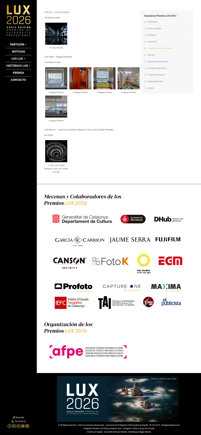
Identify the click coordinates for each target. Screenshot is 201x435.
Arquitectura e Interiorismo (160, 48)
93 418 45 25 (154, 425)
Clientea (123, 432)
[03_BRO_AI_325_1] (56, 151)
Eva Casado (150, 428)
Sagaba (99, 432)
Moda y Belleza (154, 28)
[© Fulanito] (56, 34)
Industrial (152, 41)
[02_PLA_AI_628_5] (56, 107)
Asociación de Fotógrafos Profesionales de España (127, 425)
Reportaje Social (155, 81)
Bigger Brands (145, 432)
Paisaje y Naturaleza (157, 68)
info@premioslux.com (170, 425)
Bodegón (152, 35)
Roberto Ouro (116, 428)
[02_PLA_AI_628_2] (80, 78)
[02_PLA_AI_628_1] (56, 78)
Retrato (151, 55)
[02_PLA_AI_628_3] (104, 78)
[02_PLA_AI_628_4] (129, 78)
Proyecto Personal (156, 75)
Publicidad (152, 22)
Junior (151, 88)
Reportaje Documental (158, 61)
